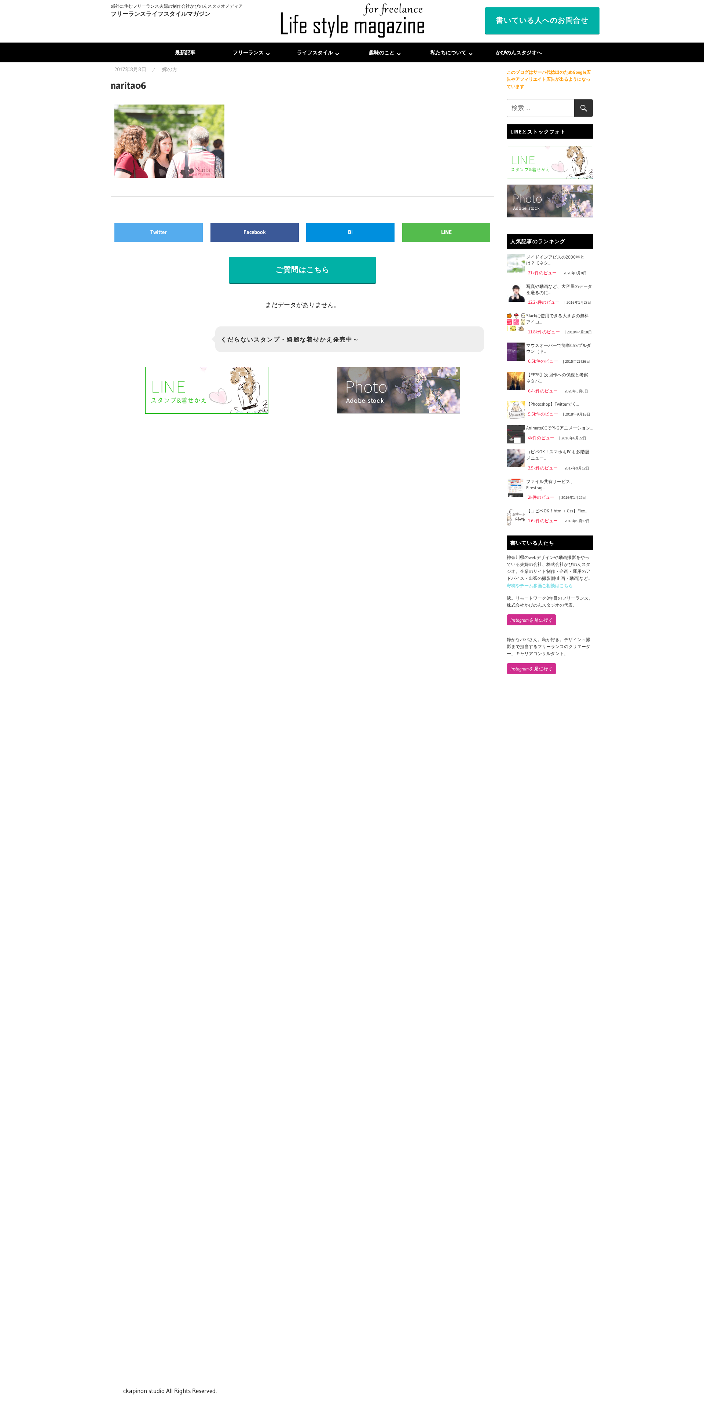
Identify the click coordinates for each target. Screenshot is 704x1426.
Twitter (158, 231)
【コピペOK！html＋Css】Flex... (556, 510)
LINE (446, 231)
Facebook (254, 231)
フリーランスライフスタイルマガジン (160, 13)
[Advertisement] (550, 802)
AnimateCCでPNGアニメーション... (559, 428)
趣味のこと (382, 52)
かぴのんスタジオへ (519, 52)
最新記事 (185, 52)
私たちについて (448, 52)
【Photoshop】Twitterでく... (552, 404)
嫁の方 (169, 69)
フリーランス (248, 52)
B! (350, 231)
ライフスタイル (315, 52)
